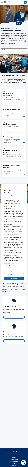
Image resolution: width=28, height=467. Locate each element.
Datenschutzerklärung (9, 195)
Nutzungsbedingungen (14, 459)
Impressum (14, 455)
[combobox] (14, 49)
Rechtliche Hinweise (14, 461)
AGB (14, 463)
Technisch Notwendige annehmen (14, 274)
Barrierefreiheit (14, 465)
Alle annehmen (14, 278)
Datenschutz (14, 457)
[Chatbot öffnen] (23, 462)
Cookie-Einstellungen (14, 272)
